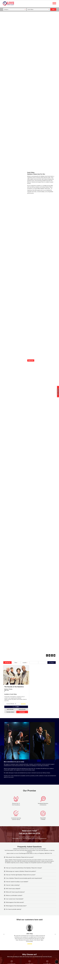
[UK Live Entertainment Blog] (54, 655)
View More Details (10, 712)
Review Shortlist (22, 709)
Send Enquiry (22, 712)
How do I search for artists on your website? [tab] (17, 881)
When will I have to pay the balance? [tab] (15, 892)
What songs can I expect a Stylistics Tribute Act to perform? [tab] (21, 871)
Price (16, 662)
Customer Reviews (10, 703)
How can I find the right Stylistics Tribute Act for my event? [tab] (20, 875)
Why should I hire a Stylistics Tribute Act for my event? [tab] (20, 857)
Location (25, 662)
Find (53, 9)
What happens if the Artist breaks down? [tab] (16, 906)
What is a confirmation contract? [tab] (14, 895)
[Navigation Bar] (54, 3)
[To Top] (56, 961)
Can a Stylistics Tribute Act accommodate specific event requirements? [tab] (24, 878)
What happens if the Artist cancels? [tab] (15, 902)
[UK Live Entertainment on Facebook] (47, 655)
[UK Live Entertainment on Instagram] (52, 655)
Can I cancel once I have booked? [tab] (14, 899)
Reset (52, 662)
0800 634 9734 (34, 833)
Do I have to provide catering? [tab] (13, 909)
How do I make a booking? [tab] (13, 885)
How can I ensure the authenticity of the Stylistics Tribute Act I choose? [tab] (24, 868)
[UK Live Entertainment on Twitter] (49, 655)
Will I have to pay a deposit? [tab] (13, 888)
